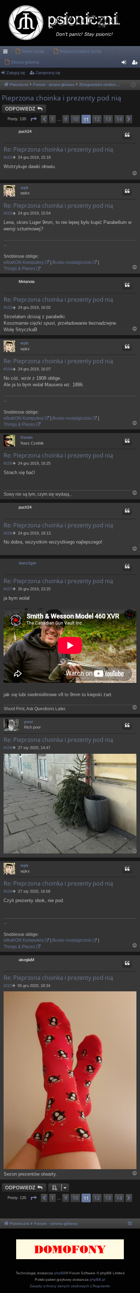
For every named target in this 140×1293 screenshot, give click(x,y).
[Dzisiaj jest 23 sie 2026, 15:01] (133, 85)
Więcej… (7, 53)
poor (28, 722)
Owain (26, 437)
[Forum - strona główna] (70, 23)
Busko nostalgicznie (72, 262)
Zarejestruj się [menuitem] (136, 64)
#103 (8, 307)
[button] (33, 119)
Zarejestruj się (48, 73)
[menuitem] (30, 51)
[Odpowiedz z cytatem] (127, 135)
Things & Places (19, 268)
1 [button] (52, 119)
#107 (8, 589)
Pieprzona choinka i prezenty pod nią (61, 98)
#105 (8, 463)
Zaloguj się (15, 73)
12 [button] (97, 119)
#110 (8, 985)
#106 (8, 533)
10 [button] (75, 119)
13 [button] (108, 119)
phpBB (60, 1273)
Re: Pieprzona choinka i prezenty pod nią (58, 149)
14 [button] (119, 119)
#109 (8, 891)
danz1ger (27, 563)
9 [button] (65, 119)
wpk (24, 187)
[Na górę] (135, 173)
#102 (8, 213)
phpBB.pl (97, 1279)
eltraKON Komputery (24, 262)
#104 (8, 369)
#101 (8, 157)
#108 (8, 747)
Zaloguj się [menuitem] (125, 64)
